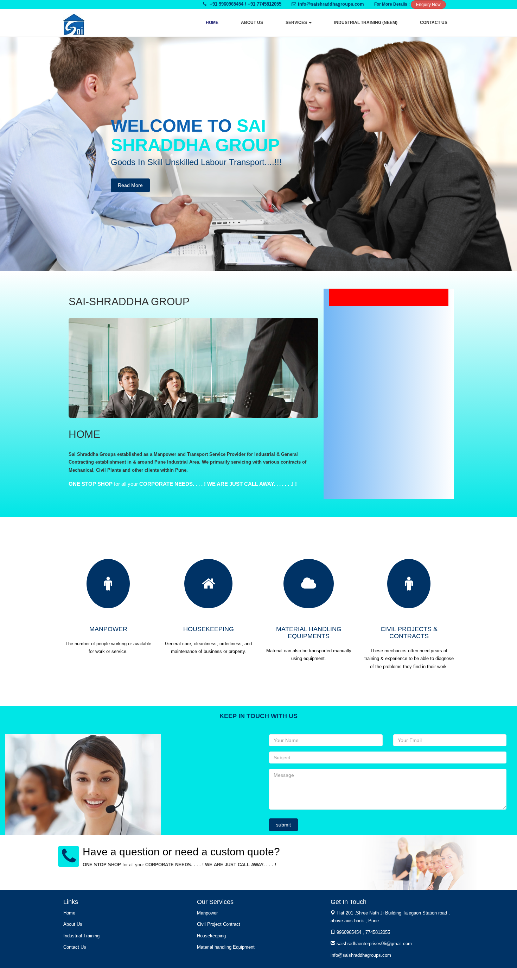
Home (212, 22)
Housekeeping (211, 935)
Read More (130, 185)
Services (297, 22)
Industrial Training (81, 935)
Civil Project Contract (218, 924)
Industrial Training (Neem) (365, 22)
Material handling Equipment (226, 947)
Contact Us (433, 22)
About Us (252, 22)
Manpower (207, 913)
